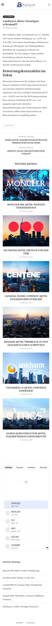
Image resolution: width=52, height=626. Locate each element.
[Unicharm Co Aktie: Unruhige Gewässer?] (26, 368)
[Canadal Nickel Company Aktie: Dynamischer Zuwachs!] (26, 276)
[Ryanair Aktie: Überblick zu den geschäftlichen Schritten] (26, 322)
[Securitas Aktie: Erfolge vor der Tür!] (26, 230)
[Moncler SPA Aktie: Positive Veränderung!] (26, 185)
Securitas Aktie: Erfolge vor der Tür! (18, 578)
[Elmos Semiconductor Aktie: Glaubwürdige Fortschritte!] (26, 413)
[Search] (49, 5)
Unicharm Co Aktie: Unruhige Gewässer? (20, 607)
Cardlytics (9, 126)
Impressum (31, 623)
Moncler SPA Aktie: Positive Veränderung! (21, 571)
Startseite (19, 623)
